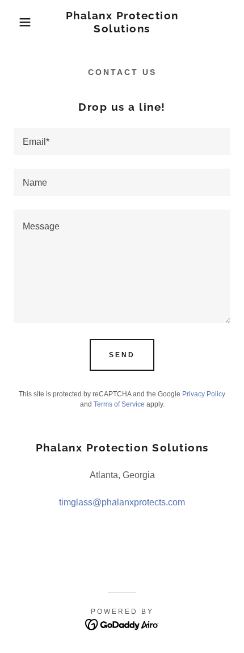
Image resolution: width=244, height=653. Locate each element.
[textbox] (122, 141)
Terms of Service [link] (119, 404)
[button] (18, 22)
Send (122, 355)
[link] (122, 22)
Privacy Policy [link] (203, 394)
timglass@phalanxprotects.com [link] (122, 502)
